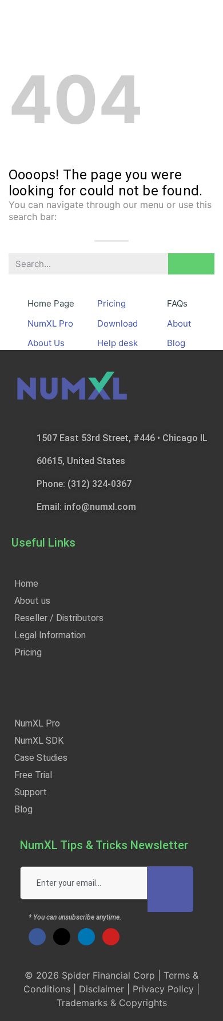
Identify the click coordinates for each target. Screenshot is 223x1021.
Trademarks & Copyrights (112, 1002)
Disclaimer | (106, 989)
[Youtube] (111, 936)
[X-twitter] (61, 936)
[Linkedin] (86, 936)
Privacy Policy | (166, 989)
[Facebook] (37, 936)
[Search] (191, 263)
